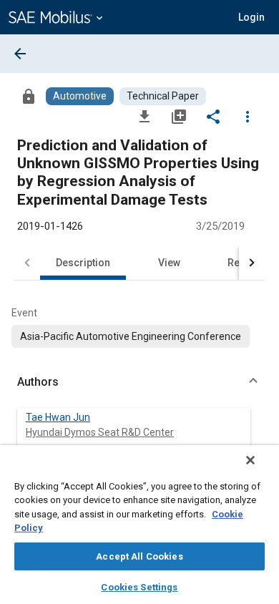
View (169, 262)
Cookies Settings (139, 587)
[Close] (250, 460)
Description (83, 262)
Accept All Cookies (139, 556)
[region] (139, 524)
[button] (139, 382)
